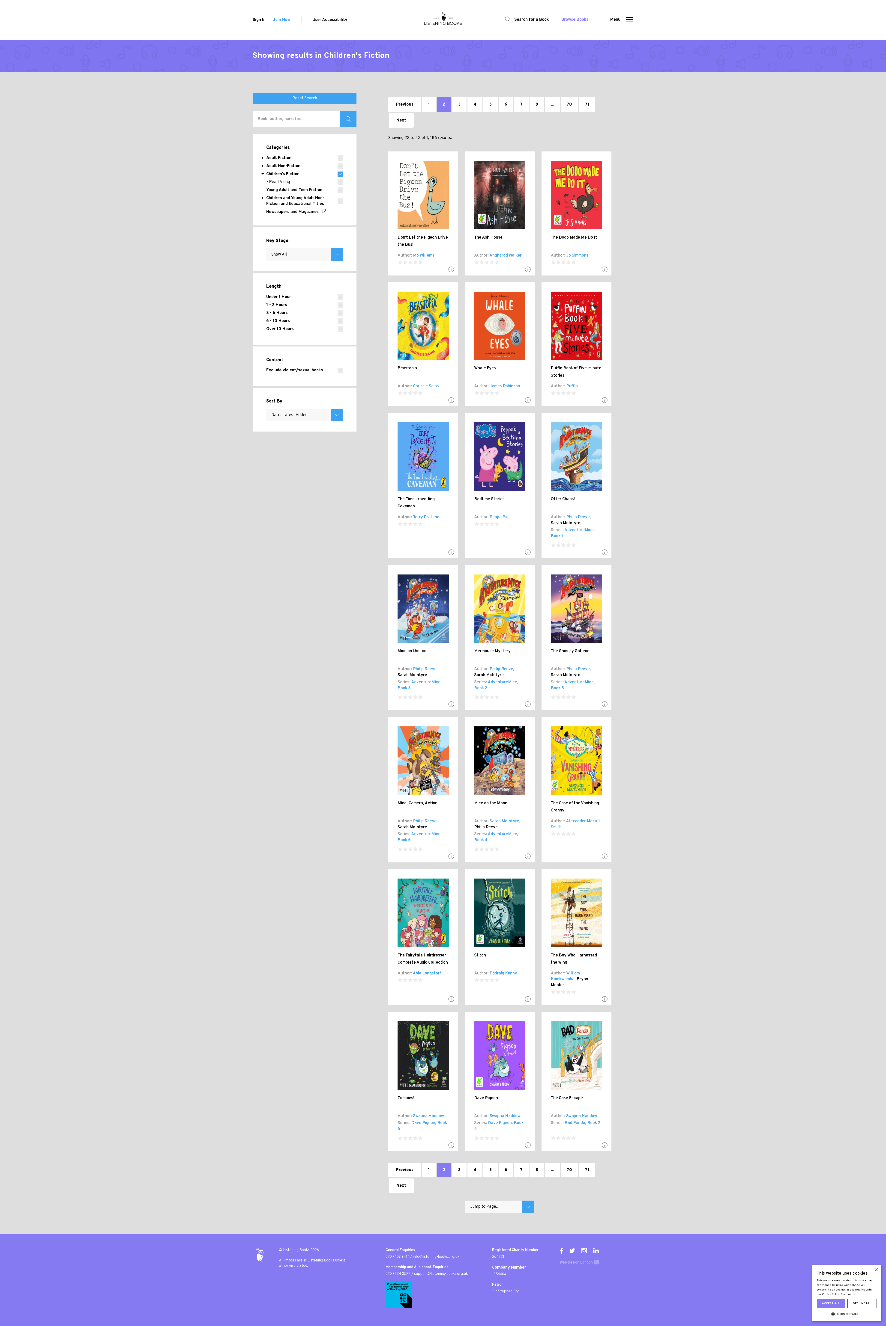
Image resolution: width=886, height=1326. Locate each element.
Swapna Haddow (428, 1116)
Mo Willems (423, 255)
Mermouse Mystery (492, 651)
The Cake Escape (567, 1098)
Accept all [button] (831, 1303)
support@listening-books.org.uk (441, 1274)
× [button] (876, 1270)
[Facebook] (561, 1251)
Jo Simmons (577, 255)
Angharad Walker (505, 255)
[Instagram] (584, 1250)
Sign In (259, 20)
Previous (404, 104)
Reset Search (304, 98)
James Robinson (505, 386)
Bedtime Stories (489, 499)
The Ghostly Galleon (570, 651)
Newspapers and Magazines (294, 212)
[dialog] (846, 1293)
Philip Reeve (578, 517)
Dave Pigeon (423, 1123)
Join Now (281, 20)
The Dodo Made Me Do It (574, 237)
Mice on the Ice (412, 651)
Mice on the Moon (490, 803)
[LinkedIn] (596, 1250)
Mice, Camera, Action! (418, 803)
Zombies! (406, 1098)
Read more (848, 1294)
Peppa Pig (499, 517)
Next (401, 120)
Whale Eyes (485, 368)
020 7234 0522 (398, 1274)
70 (569, 104)
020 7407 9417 (397, 1257)
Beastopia (407, 368)
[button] (629, 20)
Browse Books (574, 19)
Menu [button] (615, 19)
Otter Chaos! (563, 499)
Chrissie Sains (426, 386)
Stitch (480, 955)
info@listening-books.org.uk (436, 1257)
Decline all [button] (862, 1303)
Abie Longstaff (427, 973)
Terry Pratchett (428, 517)
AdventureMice (579, 530)
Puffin (572, 386)
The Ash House (488, 237)
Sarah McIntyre (565, 523)
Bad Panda (575, 1123)
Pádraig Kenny (503, 973)
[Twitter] (572, 1250)
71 (587, 104)
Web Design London (576, 1262)
